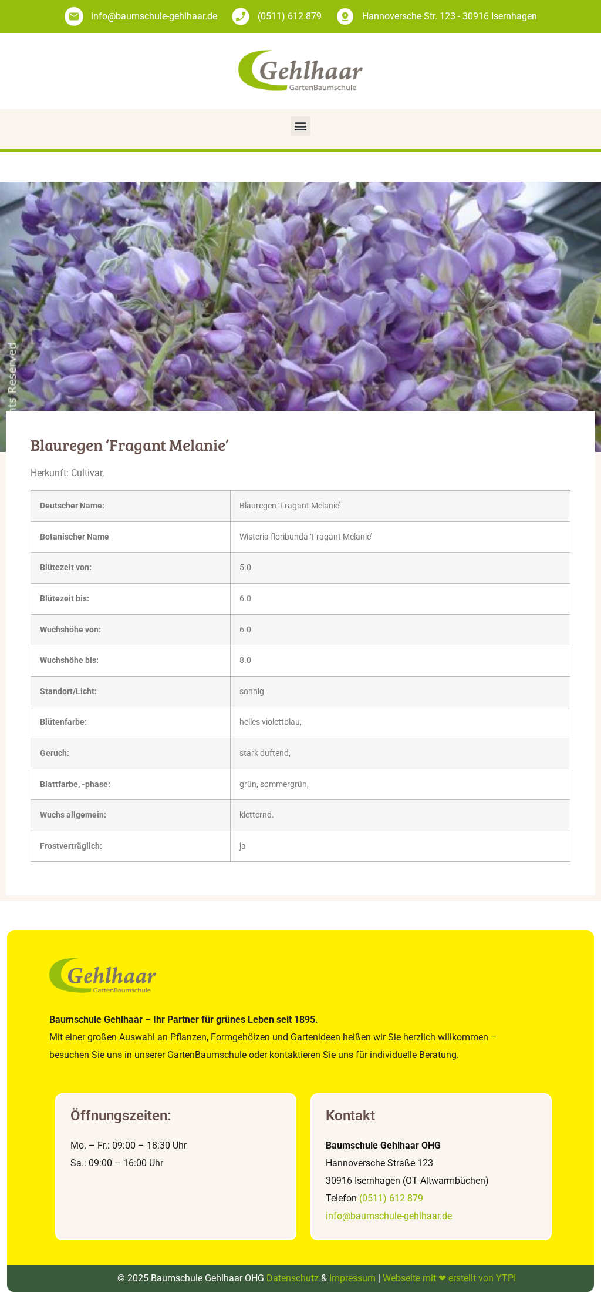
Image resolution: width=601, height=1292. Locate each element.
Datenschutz (292, 1278)
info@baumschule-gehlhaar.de (389, 1215)
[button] (300, 126)
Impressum (352, 1278)
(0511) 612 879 (391, 1198)
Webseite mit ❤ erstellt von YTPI (449, 1278)
